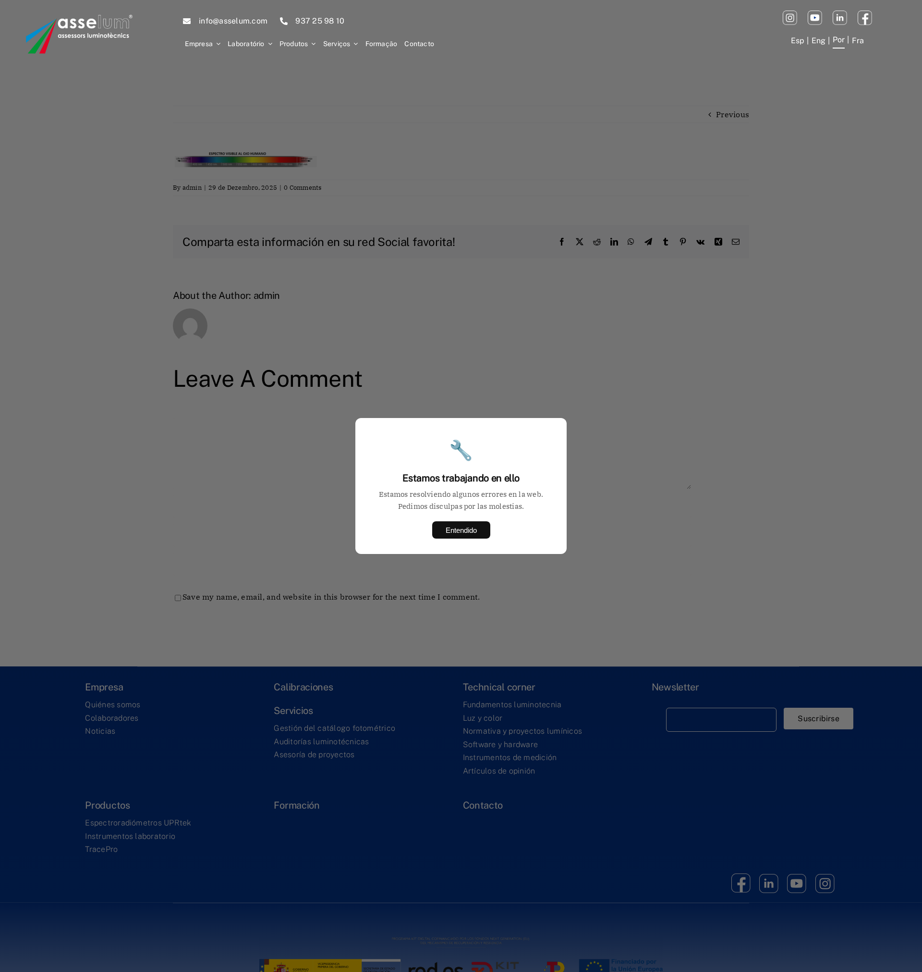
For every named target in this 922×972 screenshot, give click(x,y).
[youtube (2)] (790, 14)
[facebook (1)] (865, 14)
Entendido (461, 530)
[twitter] (840, 14)
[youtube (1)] (815, 14)
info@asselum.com (233, 20)
